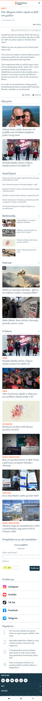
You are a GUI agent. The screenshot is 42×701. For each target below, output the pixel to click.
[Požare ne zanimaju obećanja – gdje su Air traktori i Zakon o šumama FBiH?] (21, 276)
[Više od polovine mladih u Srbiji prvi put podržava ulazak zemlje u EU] (21, 378)
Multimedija (9, 216)
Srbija (4, 358)
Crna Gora (6, 493)
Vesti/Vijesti (9, 173)
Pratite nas (34, 568)
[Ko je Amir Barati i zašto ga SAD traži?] (21, 480)
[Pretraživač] (33, 698)
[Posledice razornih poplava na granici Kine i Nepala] (8, 233)
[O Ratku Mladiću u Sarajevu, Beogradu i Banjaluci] (8, 223)
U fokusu (7, 331)
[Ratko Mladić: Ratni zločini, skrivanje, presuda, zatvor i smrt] (21, 307)
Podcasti (7, 263)
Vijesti (3, 8)
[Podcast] (21, 698)
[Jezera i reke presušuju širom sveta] (8, 252)
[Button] (37, 24)
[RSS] (21, 680)
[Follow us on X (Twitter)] (7, 680)
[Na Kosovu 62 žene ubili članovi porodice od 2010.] (8, 243)
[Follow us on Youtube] (12, 680)
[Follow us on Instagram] (16, 680)
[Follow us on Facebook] (3, 680)
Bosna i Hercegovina (10, 457)
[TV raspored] (25, 680)
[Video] (9, 698)
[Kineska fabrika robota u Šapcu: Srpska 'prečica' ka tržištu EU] (21, 149)
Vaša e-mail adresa (9, 553)
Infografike (7, 424)
